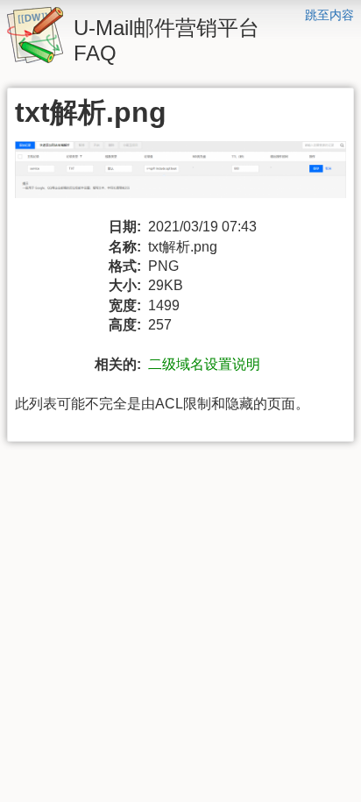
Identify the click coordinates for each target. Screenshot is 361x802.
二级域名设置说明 (204, 364)
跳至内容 (329, 15)
